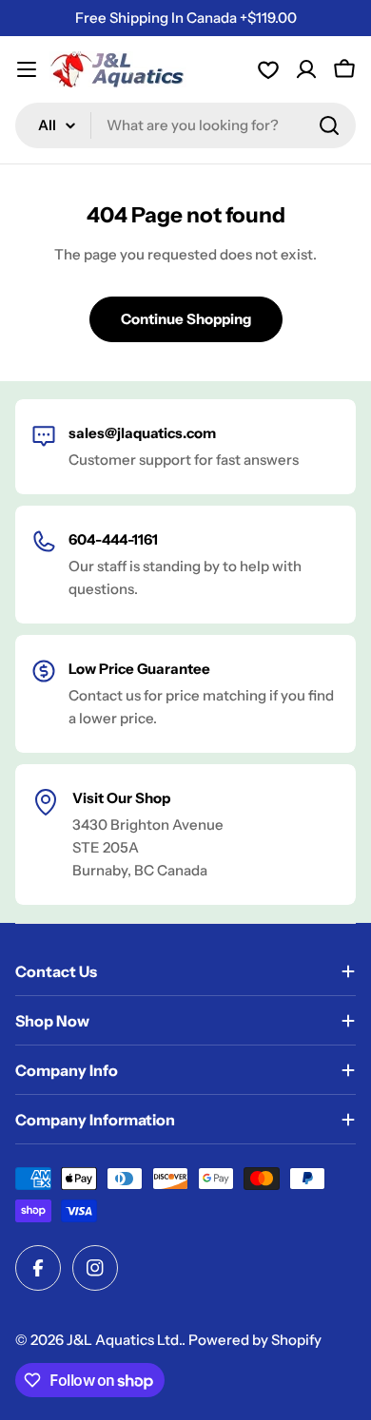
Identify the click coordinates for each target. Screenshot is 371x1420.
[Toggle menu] (26, 69)
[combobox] (185, 125)
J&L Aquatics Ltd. (124, 1340)
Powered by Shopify (255, 1340)
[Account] (268, 69)
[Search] (329, 125)
